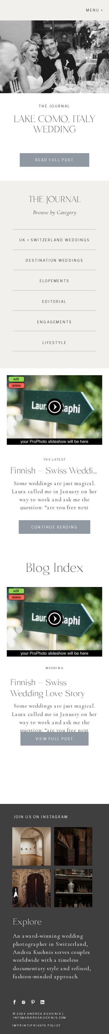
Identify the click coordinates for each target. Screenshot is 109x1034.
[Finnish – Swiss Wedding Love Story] (54, 410)
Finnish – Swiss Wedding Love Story (47, 687)
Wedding (54, 668)
